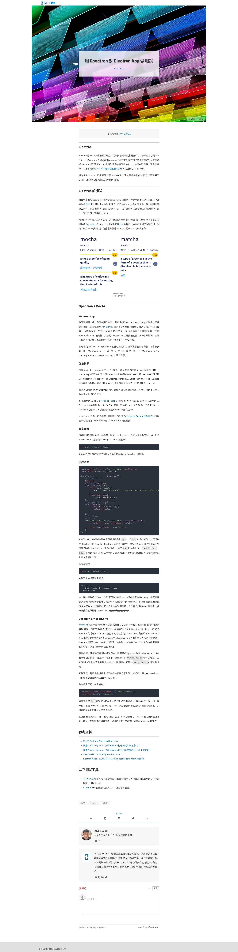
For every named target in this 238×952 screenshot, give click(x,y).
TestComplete (89, 778)
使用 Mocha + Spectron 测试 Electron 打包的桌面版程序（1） (112, 745)
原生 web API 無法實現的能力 (106, 168)
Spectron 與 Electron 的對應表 (138, 416)
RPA (88, 204)
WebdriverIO (84, 624)
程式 (83, 803)
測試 (105, 803)
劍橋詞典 (121, 296)
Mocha (120, 224)
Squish (86, 787)
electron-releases (107, 400)
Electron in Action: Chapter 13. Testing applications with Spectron (113, 758)
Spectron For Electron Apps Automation (101, 754)
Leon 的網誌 (125, 133)
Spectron (90, 224)
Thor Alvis (199, 119)
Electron (94, 803)
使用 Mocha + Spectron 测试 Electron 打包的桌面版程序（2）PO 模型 (116, 749)
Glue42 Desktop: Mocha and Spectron (100, 741)
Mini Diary (106, 326)
